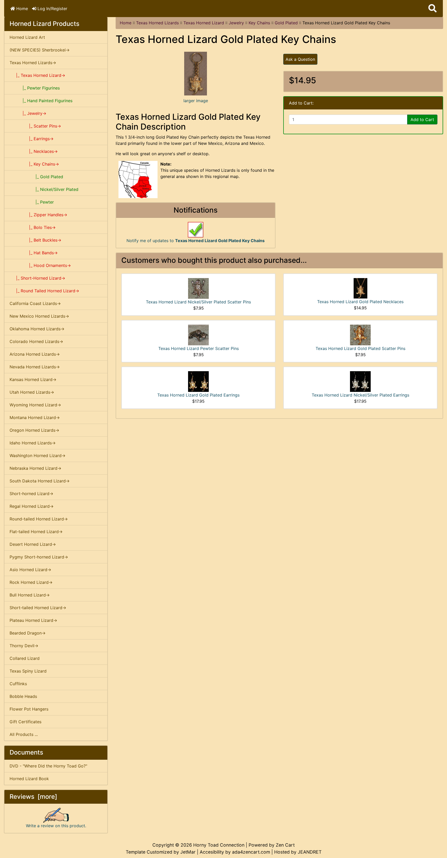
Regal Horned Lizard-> (32, 506)
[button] (432, 8)
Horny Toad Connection (218, 845)
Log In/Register (51, 8)
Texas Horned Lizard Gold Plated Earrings (198, 395)
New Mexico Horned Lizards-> (39, 316)
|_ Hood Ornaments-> (40, 265)
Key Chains (259, 22)
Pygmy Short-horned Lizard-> (39, 556)
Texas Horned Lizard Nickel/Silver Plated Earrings (360, 395)
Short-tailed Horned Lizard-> (38, 607)
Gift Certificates (25, 721)
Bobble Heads (23, 696)
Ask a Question (300, 59)
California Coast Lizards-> (35, 303)
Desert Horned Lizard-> (33, 544)
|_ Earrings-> (32, 138)
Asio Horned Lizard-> (30, 569)
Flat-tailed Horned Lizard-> (36, 531)
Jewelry (236, 22)
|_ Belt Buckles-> (35, 240)
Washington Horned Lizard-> (37, 455)
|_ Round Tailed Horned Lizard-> (44, 290)
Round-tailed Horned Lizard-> (39, 518)
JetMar (188, 852)
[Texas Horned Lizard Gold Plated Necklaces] (360, 287)
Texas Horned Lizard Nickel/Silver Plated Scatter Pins (198, 301)
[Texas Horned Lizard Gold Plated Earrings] (198, 381)
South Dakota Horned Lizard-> (40, 480)
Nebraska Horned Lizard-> (35, 468)
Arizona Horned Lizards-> (35, 354)
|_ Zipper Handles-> (38, 214)
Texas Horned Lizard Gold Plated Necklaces (360, 301)
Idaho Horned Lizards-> (33, 442)
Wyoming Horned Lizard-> (35, 404)
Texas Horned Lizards (157, 22)
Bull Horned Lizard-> (30, 595)
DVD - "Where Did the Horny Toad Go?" (48, 766)
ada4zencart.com (251, 852)
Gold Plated (286, 22)
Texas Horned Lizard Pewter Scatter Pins (198, 348)
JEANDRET (310, 852)
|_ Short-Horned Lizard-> (37, 278)
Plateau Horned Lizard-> (33, 620)
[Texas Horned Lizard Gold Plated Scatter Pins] (360, 334)
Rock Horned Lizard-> (31, 582)
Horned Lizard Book (29, 778)
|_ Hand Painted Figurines (41, 100)
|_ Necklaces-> (34, 151)
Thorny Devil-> (24, 645)
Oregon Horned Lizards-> (34, 430)
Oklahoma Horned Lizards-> (37, 328)
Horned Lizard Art (27, 37)
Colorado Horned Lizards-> (36, 341)
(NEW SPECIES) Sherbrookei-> (40, 50)
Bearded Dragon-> (28, 633)
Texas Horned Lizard (203, 22)
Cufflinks (18, 683)
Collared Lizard (25, 658)
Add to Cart (422, 119)
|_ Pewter (32, 202)
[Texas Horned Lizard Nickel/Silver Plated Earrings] (360, 381)
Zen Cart (285, 845)
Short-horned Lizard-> (31, 493)
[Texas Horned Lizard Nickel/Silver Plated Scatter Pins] (198, 287)
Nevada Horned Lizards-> (35, 366)
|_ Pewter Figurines (35, 88)
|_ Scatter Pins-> (35, 126)
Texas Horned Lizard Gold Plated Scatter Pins (360, 348)
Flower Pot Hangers (29, 709)
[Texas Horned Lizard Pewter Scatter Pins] (198, 334)
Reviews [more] (33, 796)
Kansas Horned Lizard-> (33, 379)
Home (21, 8)
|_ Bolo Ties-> (33, 227)
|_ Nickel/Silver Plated (44, 189)
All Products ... (24, 734)
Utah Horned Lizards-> (32, 392)
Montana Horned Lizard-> (35, 417)
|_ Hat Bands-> (34, 252)
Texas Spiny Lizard (28, 671)
